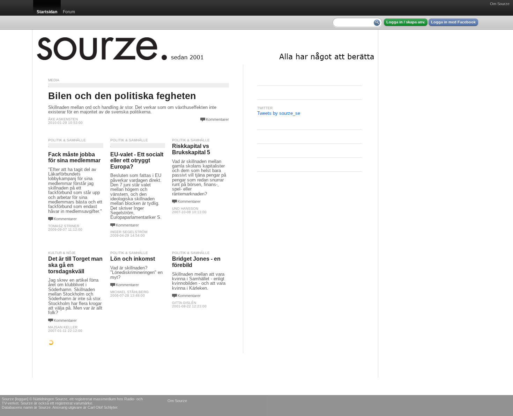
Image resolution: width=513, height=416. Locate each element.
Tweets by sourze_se (278, 113)
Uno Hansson (185, 208)
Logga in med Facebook (453, 22)
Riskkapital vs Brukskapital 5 (191, 149)
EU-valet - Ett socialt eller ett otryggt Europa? (136, 160)
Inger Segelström (128, 232)
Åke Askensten (63, 119)
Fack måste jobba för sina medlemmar (74, 157)
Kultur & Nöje (62, 253)
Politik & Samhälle (67, 140)
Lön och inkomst (132, 259)
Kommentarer (217, 119)
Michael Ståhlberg (129, 292)
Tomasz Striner (63, 226)
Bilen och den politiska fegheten (122, 96)
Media (53, 80)
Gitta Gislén (184, 303)
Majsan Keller (62, 327)
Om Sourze (500, 4)
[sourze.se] (205, 47)
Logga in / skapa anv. (405, 22)
